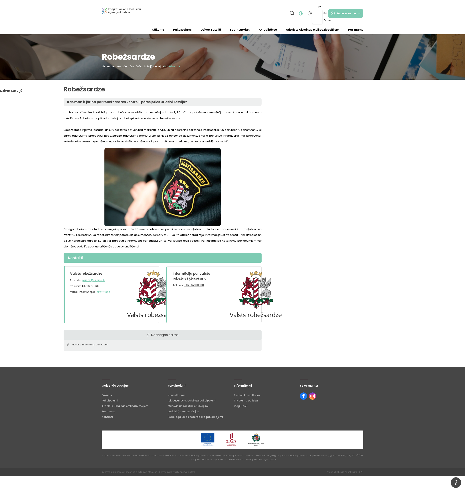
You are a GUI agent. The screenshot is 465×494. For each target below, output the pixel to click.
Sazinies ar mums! (349, 13)
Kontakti (107, 417)
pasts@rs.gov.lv (93, 280)
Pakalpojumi (182, 30)
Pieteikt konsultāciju (247, 395)
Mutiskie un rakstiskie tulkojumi (188, 406)
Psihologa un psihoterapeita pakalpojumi (195, 417)
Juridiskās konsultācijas (183, 411)
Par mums (355, 30)
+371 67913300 (91, 286)
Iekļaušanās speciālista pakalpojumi (192, 400)
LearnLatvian (240, 30)
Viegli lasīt (241, 406)
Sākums (158, 30)
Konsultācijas (176, 395)
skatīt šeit (103, 292)
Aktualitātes (268, 30)
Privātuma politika (246, 400)
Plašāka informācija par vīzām (90, 344)
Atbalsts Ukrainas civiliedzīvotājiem (312, 30)
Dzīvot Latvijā (211, 30)
